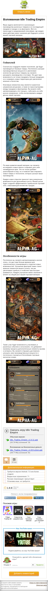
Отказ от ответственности (38, 583)
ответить (15, 565)
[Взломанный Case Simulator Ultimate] (28, 510)
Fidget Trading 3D (7, 518)
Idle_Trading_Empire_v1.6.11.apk (24, 440)
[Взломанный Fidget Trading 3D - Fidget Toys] (7, 510)
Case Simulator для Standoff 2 (39, 519)
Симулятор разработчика (18, 518)
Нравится (39, 565)
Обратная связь (41, 585)
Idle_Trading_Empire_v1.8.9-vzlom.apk (26, 450)
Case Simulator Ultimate (29, 518)
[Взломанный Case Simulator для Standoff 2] (39, 510)
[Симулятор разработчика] (18, 510)
